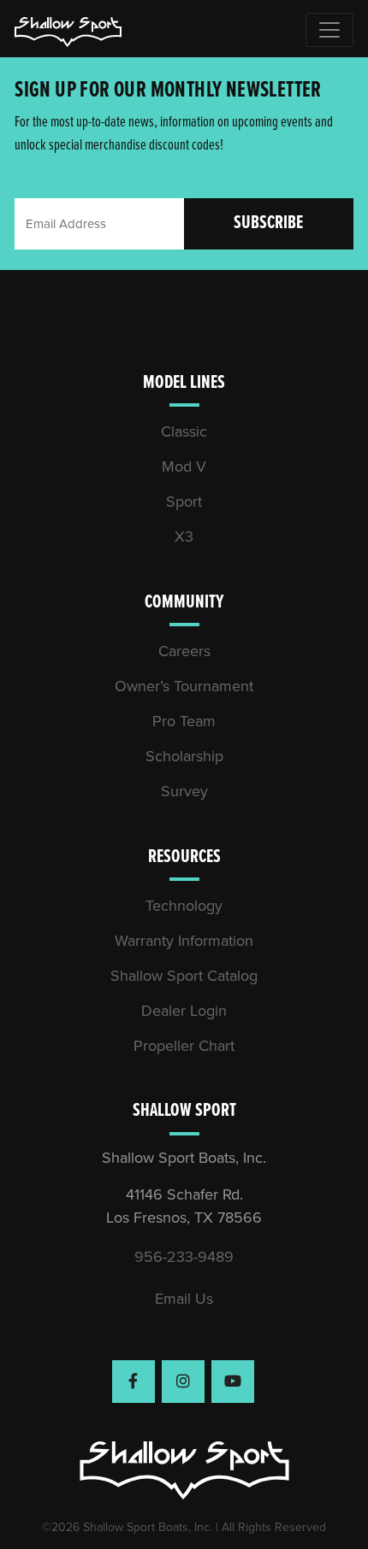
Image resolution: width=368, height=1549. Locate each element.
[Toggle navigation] (329, 30)
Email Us (184, 1298)
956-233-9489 (184, 1256)
